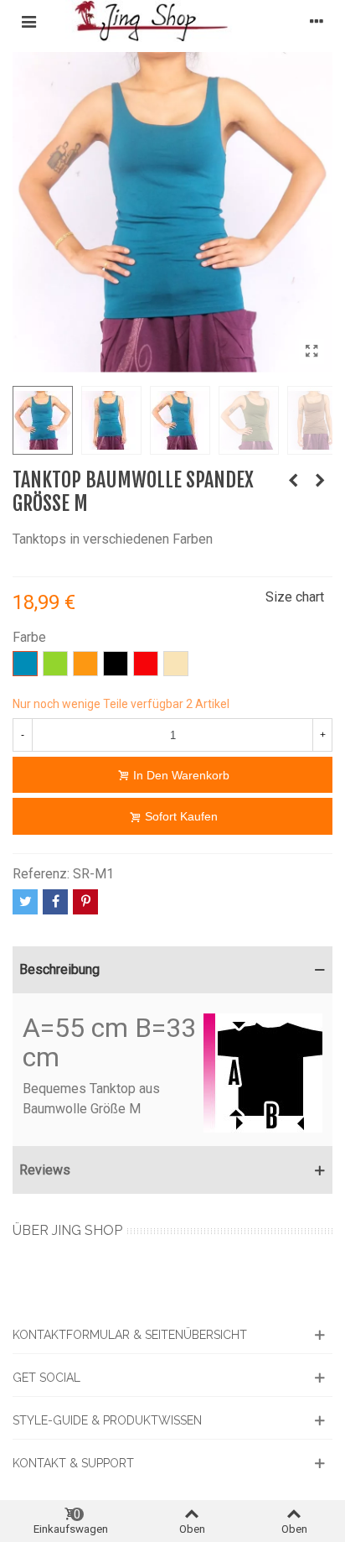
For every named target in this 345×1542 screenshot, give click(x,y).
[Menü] (28, 21)
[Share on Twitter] (25, 901)
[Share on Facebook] (55, 901)
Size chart (294, 597)
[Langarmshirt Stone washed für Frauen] (293, 480)
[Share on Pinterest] (85, 901)
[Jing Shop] (172, 21)
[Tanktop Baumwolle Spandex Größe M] (311, 351)
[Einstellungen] (316, 21)
